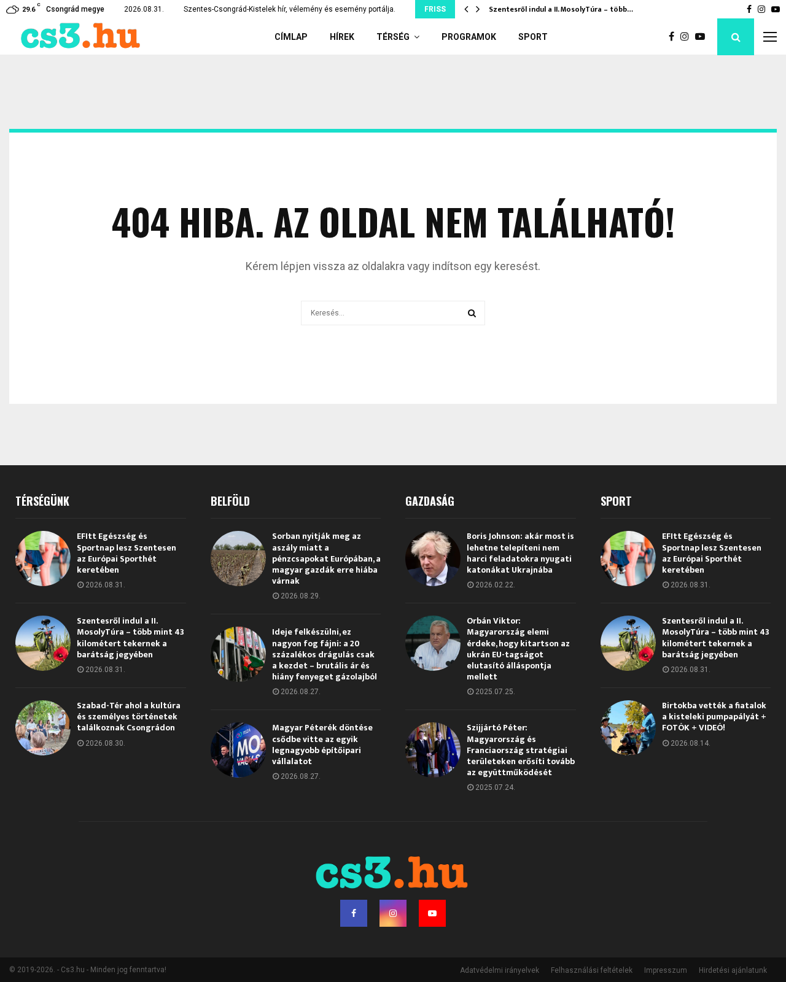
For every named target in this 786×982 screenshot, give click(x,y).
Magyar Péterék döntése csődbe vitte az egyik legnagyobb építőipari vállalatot (322, 744)
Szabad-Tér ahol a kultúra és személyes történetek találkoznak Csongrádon (129, 716)
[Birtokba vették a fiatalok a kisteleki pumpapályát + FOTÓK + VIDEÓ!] (628, 728)
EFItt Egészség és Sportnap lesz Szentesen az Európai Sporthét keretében (126, 553)
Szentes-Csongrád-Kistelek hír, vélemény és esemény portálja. (289, 9)
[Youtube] (703, 36)
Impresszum (665, 970)
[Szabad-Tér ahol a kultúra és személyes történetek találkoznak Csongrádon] (43, 728)
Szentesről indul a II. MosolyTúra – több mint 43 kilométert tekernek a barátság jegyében (130, 638)
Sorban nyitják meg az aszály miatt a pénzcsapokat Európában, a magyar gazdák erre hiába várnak (326, 558)
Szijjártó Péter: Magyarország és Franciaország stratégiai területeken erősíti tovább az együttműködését (521, 750)
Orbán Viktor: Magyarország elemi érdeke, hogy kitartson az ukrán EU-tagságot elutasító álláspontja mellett (518, 649)
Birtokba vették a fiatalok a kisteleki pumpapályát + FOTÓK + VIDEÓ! (714, 716)
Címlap (291, 37)
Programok (469, 37)
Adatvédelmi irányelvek (499, 970)
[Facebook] (674, 36)
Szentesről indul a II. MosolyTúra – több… (561, 9)
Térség (393, 37)
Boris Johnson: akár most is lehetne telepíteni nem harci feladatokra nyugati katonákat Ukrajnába (520, 553)
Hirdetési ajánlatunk (733, 970)
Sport (533, 37)
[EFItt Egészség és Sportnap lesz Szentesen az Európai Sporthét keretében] (43, 558)
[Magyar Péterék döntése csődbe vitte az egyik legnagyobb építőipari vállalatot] (238, 750)
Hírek (342, 37)
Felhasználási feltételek (591, 970)
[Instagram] (687, 36)
